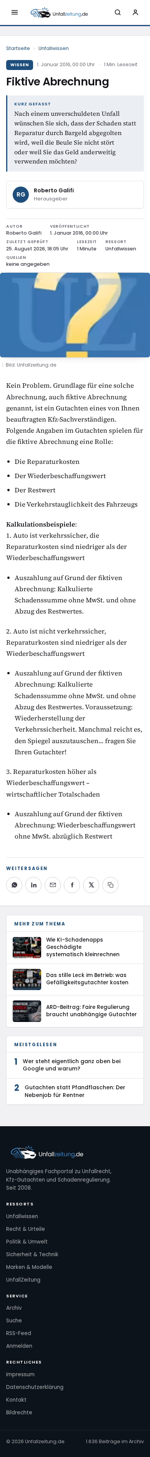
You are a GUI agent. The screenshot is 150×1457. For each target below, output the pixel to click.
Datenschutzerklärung (34, 1387)
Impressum (20, 1374)
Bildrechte (19, 1412)
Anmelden (19, 1346)
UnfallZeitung (23, 1280)
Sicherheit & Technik (32, 1254)
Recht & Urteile (25, 1229)
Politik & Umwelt (27, 1241)
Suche (14, 1320)
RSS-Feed (18, 1333)
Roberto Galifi (54, 190)
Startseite (18, 48)
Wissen (19, 65)
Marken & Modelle (29, 1267)
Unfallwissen (53, 48)
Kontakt (16, 1400)
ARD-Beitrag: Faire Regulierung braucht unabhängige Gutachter (91, 1011)
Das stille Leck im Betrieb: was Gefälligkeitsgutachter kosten (87, 979)
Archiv (14, 1308)
